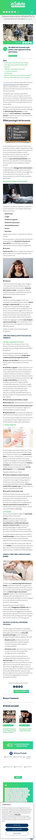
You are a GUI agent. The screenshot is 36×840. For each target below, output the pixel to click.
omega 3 (25, 800)
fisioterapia (7, 796)
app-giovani (19, 790)
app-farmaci (7, 790)
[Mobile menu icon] (32, 12)
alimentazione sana (15, 788)
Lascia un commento (21, 691)
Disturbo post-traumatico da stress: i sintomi (16, 63)
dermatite (11, 794)
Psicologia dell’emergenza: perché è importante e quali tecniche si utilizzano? (9, 731)
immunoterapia (19, 796)
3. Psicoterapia (8, 73)
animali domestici (24, 788)
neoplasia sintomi (18, 800)
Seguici (18, 777)
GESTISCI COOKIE (17, 833)
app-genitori (13, 790)
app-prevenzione (26, 790)
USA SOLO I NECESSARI (17, 829)
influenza (7, 798)
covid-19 (26, 792)
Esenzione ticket (26, 794)
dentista (6, 794)
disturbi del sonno (18, 794)
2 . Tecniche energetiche (10, 71)
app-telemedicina (8, 792)
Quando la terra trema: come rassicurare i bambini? (17, 75)
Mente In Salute (12, 55)
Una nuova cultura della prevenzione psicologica (17, 77)
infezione (25, 796)
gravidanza (13, 796)
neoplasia (12, 800)
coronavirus (21, 792)
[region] (17, 820)
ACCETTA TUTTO (16, 825)
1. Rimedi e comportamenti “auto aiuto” (14, 69)
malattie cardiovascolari (14, 798)
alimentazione (8, 788)
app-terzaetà (15, 792)
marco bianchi (23, 798)
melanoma (7, 800)
